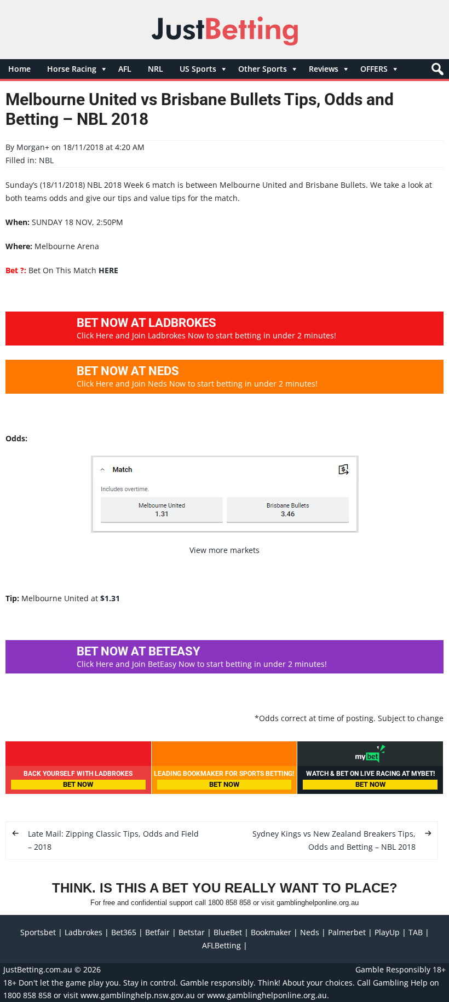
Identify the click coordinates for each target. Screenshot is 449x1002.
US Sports (198, 69)
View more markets (224, 550)
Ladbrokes (83, 932)
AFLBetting (221, 945)
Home (19, 69)
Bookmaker (271, 932)
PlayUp (387, 932)
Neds (309, 932)
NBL (46, 160)
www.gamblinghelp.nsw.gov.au (137, 995)
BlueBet (228, 932)
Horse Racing (71, 69)
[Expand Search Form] (436, 72)
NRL (155, 69)
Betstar (192, 932)
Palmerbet (347, 932)
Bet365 (123, 932)
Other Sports (262, 69)
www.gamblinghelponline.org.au (267, 995)
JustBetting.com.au (37, 969)
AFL (124, 69)
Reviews (323, 69)
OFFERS (374, 69)
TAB (415, 932)
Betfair (157, 932)
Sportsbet (38, 932)
